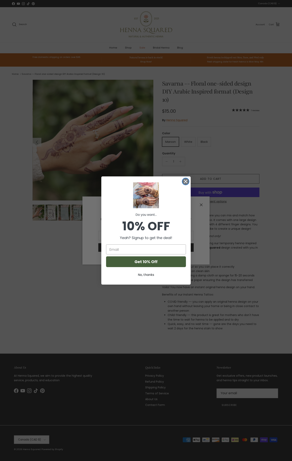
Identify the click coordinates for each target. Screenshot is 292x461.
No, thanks (146, 274)
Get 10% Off (146, 262)
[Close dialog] (185, 181)
